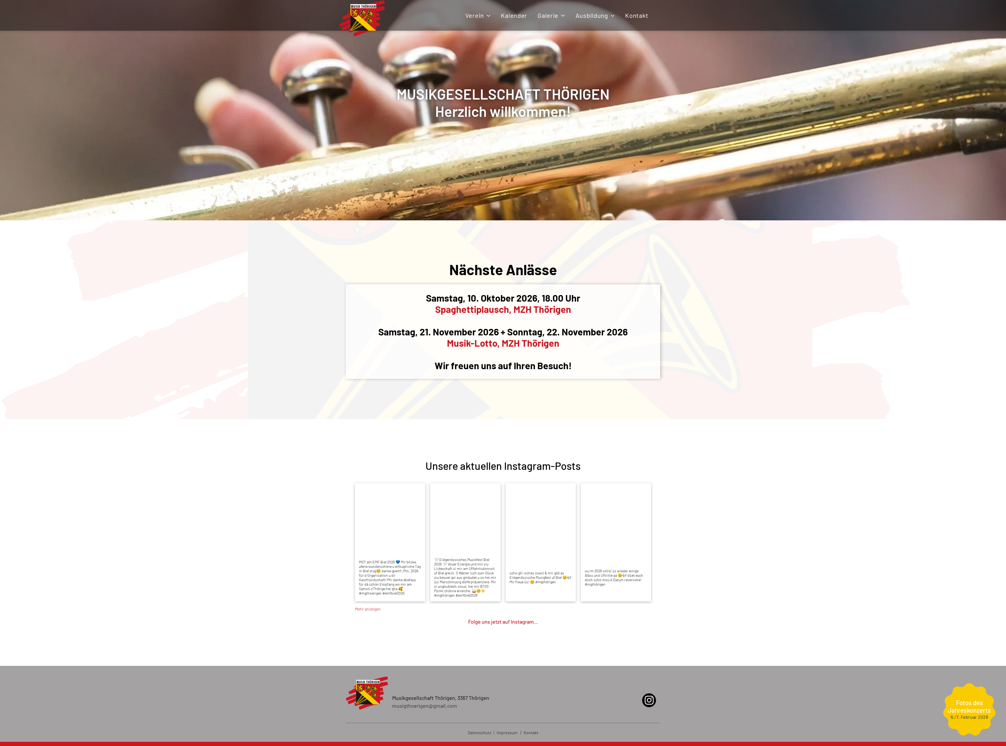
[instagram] (649, 701)
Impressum (507, 732)
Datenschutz (479, 732)
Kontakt (531, 732)
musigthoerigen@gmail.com (424, 706)
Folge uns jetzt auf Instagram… (503, 621)
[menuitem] (478, 15)
